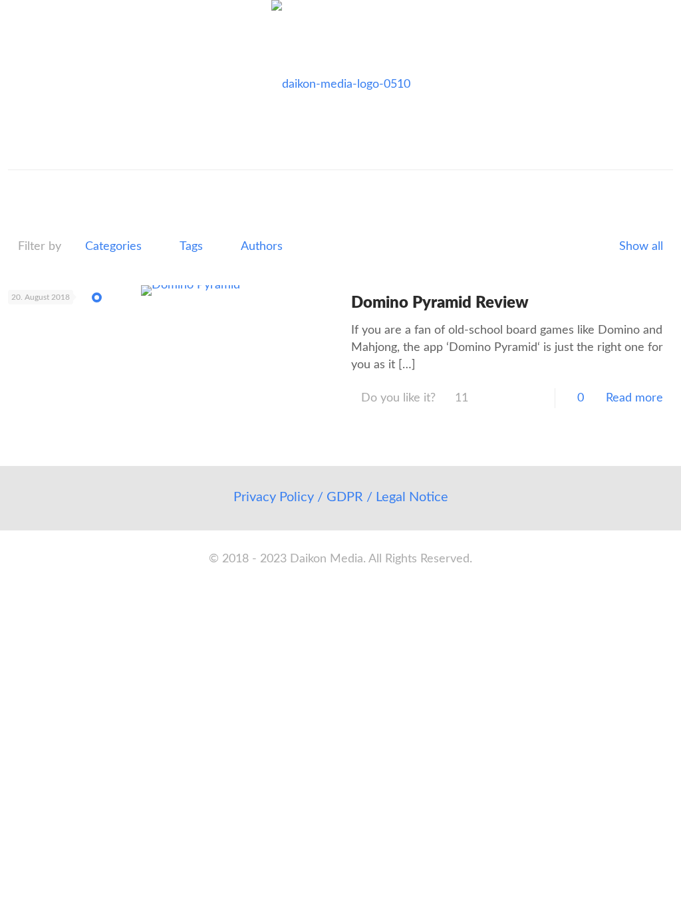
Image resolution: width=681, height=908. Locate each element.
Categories (113, 247)
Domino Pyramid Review (440, 303)
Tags (191, 247)
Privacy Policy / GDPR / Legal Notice (340, 497)
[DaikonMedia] (340, 85)
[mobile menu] (19, 188)
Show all (641, 247)
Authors (262, 247)
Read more (634, 398)
